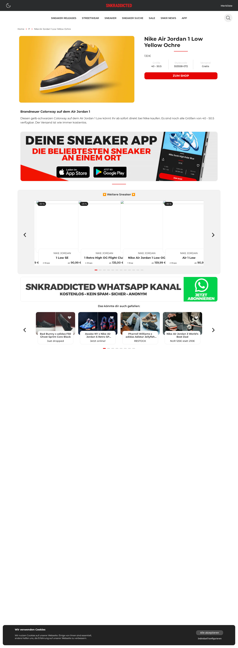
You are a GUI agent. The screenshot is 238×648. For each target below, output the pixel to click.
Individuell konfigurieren (209, 638)
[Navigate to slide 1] (96, 270)
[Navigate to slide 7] (121, 270)
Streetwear (90, 18)
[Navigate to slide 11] (138, 270)
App (184, 18)
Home (21, 29)
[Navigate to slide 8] (125, 270)
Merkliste (226, 5)
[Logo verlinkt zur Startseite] (119, 5)
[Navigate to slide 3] (104, 270)
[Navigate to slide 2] (100, 270)
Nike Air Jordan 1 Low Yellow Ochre (52, 29)
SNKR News (168, 18)
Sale (152, 18)
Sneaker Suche (132, 18)
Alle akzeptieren (209, 632)
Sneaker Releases (63, 18)
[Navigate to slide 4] (108, 270)
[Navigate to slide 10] (134, 270)
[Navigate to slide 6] (117, 270)
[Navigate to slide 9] (129, 270)
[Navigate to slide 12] (142, 270)
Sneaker (110, 18)
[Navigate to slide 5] (113, 270)
